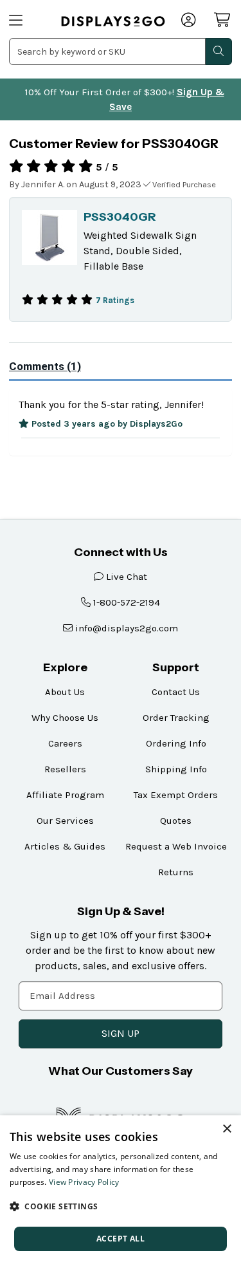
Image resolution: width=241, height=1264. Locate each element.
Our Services (65, 820)
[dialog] (120, 1189)
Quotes (176, 820)
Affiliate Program (65, 795)
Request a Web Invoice (176, 846)
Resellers (65, 769)
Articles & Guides (64, 846)
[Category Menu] (27, 21)
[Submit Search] (218, 51)
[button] (120, 1206)
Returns (175, 872)
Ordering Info (176, 743)
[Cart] (223, 20)
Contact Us (176, 692)
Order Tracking (176, 717)
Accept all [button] (120, 1238)
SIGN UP (120, 1033)
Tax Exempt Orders (176, 795)
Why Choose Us (64, 717)
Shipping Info (176, 769)
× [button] (226, 1129)
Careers (65, 743)
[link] (113, 21)
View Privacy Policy (84, 1181)
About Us (65, 692)
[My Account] (189, 21)
